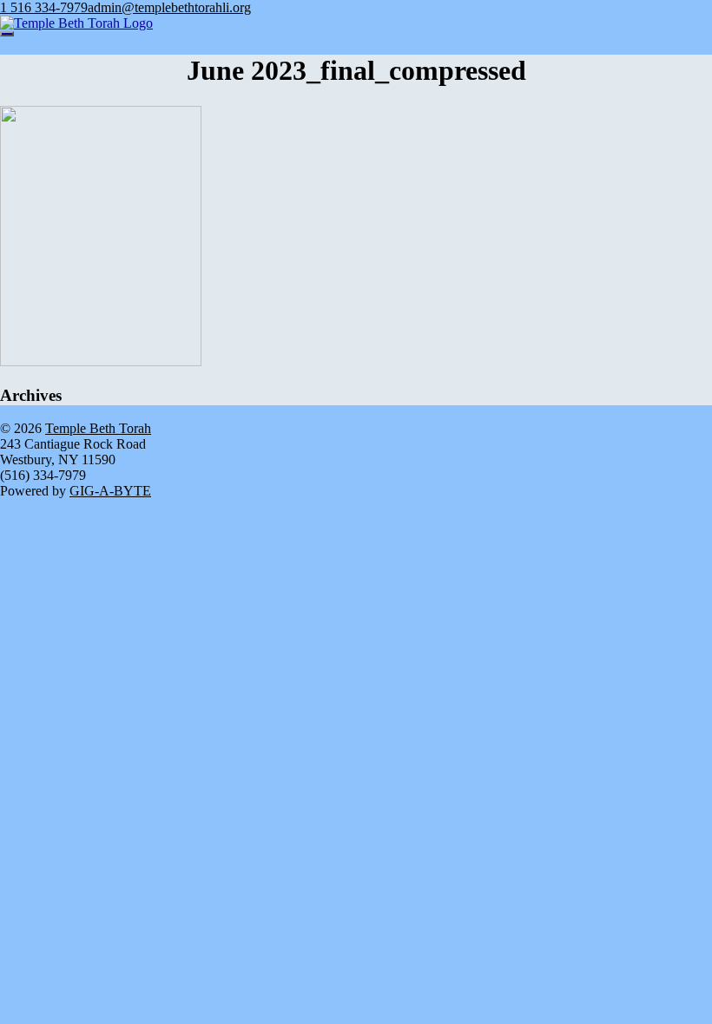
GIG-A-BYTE (110, 490)
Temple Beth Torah (98, 428)
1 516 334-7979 (44, 7)
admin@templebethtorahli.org (169, 7)
